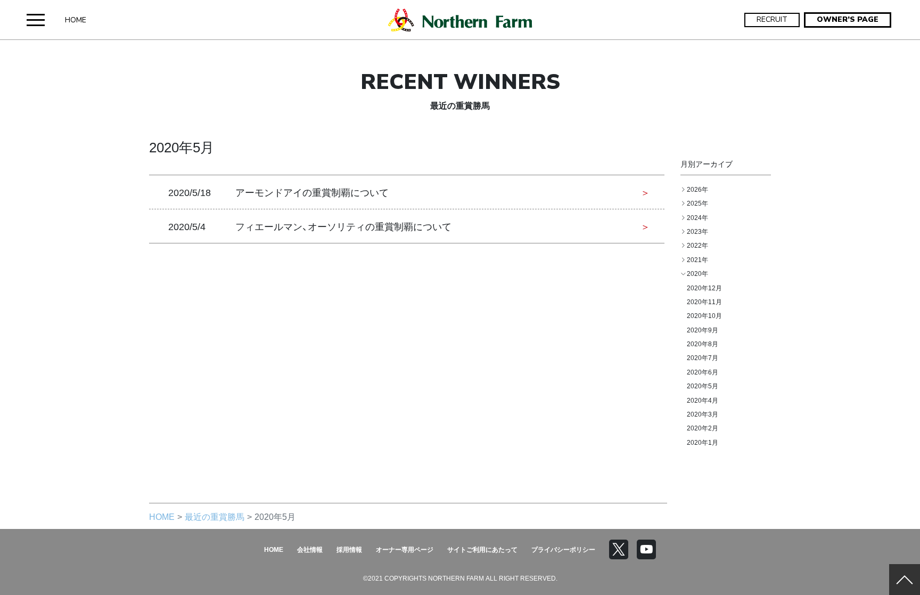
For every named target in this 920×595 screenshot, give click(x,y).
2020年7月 (702, 357)
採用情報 (349, 549)
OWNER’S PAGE (847, 19)
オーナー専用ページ (404, 549)
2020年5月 (702, 385)
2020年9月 (702, 330)
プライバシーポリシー (563, 549)
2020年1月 (702, 442)
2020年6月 (702, 372)
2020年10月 (704, 315)
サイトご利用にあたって (482, 549)
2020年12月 (704, 287)
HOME (75, 20)
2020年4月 (702, 400)
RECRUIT (772, 19)
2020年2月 (702, 428)
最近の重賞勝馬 (214, 516)
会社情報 (310, 549)
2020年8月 (702, 343)
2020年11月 (704, 301)
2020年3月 (702, 414)
